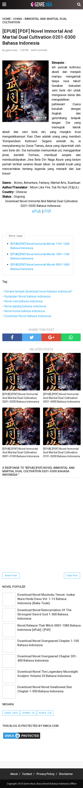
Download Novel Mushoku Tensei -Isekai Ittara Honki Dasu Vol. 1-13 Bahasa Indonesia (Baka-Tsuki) (46, 599)
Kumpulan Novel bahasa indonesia (27, 296)
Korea (42, 713)
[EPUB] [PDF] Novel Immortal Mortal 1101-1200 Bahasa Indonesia (39, 246)
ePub (36, 211)
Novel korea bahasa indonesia (24, 311)
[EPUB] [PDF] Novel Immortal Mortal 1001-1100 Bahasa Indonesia (39, 256)
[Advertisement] (42, 749)
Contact (27, 773)
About (14, 773)
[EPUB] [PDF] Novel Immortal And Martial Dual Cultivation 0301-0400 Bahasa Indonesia (61, 398)
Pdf (47, 211)
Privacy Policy (45, 773)
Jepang (26, 713)
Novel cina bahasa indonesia (23, 301)
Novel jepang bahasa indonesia (25, 306)
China (7, 713)
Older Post (72, 575)
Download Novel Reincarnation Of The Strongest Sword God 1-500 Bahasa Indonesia (44, 614)
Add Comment (39, 50)
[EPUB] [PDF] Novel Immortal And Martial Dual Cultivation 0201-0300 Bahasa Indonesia (20, 398)
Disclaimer (66, 773)
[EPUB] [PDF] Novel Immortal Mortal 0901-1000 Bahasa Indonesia (39, 266)
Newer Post (11, 575)
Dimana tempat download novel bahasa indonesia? (38, 291)
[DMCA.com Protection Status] (21, 738)
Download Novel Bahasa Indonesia (27, 316)
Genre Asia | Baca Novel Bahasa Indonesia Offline (49, 783)
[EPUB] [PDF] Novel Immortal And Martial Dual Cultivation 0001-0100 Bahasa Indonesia (20, 452)
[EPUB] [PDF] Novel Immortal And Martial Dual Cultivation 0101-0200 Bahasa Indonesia (61, 452)
